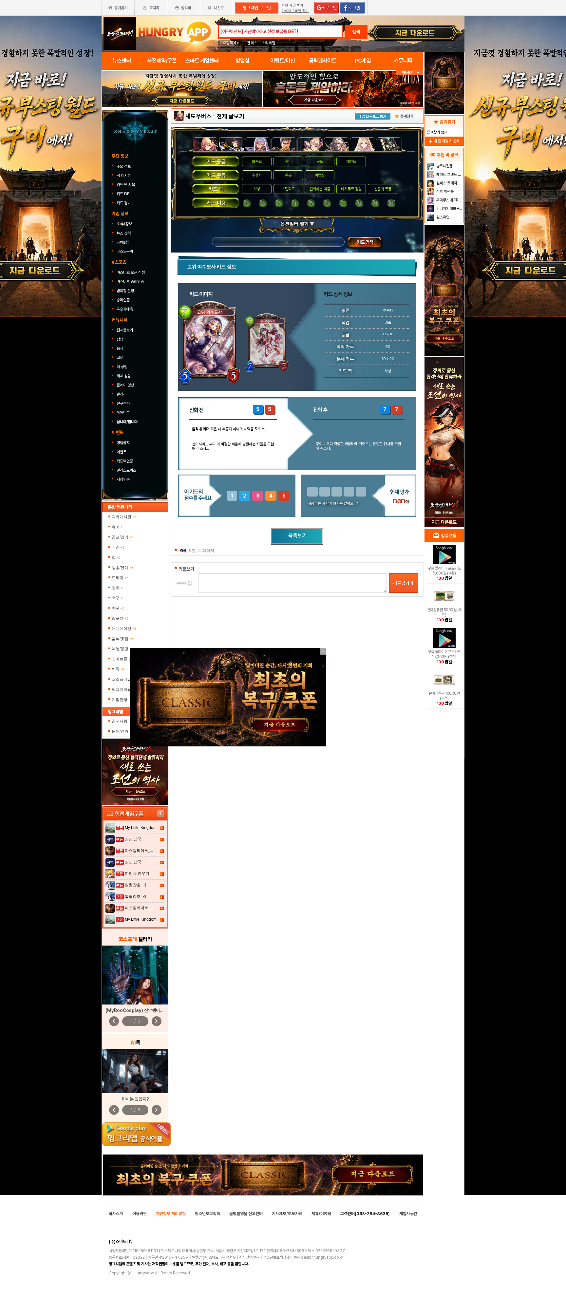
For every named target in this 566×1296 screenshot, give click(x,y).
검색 (356, 31)
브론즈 (257, 161)
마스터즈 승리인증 (130, 281)
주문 (288, 175)
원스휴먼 (442, 217)
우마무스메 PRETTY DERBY (449, 200)
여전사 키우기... (138, 873)
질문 (120, 357)
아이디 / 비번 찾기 (295, 11)
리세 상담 (124, 376)
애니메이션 (124, 628)
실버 (288, 161)
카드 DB (123, 194)
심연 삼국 (133, 839)
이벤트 (121, 452)
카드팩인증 (125, 461)
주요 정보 (124, 166)
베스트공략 (125, 251)
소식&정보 (124, 224)
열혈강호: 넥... (137, 885)
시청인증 (123, 479)
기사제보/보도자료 (287, 1213)
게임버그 (123, 412)
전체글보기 (125, 330)
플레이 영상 (125, 385)
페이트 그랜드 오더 (449, 174)
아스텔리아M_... (139, 850)
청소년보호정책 (207, 1213)
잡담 (120, 339)
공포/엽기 (122, 537)
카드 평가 (124, 203)
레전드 (351, 161)
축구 (118, 598)
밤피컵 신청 (125, 291)
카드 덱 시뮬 (126, 184)
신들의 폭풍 (382, 189)
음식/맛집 (122, 638)
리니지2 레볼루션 (448, 208)
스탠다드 (288, 189)
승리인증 (123, 300)
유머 (118, 527)
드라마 (120, 577)
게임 (118, 547)
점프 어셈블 (444, 191)
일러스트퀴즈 (126, 470)
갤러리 (121, 394)
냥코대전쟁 (444, 166)
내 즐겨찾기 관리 (444, 141)
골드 (319, 161)
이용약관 (139, 1213)
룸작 (120, 348)
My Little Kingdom (141, 827)
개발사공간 (408, 1213)
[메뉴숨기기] (409, 72)
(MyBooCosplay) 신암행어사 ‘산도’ (140, 1010)
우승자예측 (125, 309)
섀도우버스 (198, 116)
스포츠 (120, 618)
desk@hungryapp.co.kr (322, 1257)
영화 (118, 588)
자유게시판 (124, 517)
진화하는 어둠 (320, 189)
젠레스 (252, 43)
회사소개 (116, 1213)
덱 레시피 (124, 175)
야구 (118, 608)
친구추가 (123, 403)
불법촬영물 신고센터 (246, 1213)
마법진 (320, 175)
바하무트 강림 (351, 189)
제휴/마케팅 (321, 1213)
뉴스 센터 (124, 233)
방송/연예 (122, 567)
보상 (257, 189)
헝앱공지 (123, 443)
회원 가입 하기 (292, 5)
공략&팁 (123, 242)
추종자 (257, 175)
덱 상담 (122, 367)
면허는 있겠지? (135, 1099)
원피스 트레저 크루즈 (449, 183)
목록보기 (297, 536)
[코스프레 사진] (135, 975)
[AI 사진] (135, 1071)
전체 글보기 (230, 116)
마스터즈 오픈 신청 (131, 272)
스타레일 (268, 43)
